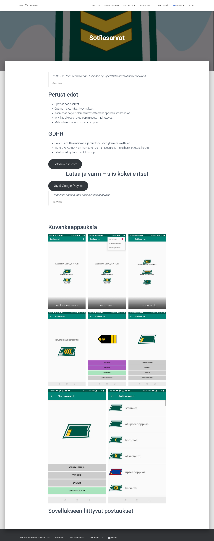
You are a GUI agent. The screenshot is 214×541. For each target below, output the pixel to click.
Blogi (191, 5)
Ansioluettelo (111, 5)
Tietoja (96, 5)
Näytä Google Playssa (68, 186)
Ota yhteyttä (161, 5)
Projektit (128, 5)
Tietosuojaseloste (65, 164)
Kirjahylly (145, 5)
